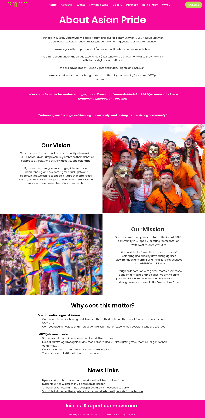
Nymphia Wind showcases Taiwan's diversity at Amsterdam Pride (83, 380)
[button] (117, 5)
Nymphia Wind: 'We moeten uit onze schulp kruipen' (74, 384)
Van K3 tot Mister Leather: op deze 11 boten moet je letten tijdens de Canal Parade (92, 391)
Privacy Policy (131, 414)
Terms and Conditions (115, 414)
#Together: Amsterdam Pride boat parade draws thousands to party (85, 387)
